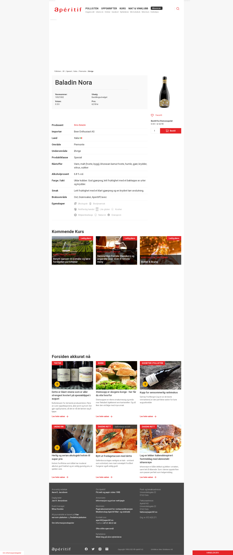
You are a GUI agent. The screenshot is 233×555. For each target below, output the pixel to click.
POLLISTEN (91, 8)
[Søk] (178, 8)
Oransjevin (116, 215)
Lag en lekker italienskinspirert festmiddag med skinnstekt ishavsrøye (156, 459)
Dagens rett (90, 12)
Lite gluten (105, 209)
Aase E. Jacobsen (59, 492)
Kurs (123, 8)
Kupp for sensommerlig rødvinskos (159, 392)
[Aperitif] (67, 10)
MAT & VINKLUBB (138, 8)
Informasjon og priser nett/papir (110, 501)
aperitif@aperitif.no (104, 520)
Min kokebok (135, 12)
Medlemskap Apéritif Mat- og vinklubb (113, 512)
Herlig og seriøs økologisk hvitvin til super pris (71, 457)
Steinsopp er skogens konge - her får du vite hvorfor (116, 393)
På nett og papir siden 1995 (108, 492)
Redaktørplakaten (78, 517)
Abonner (156, 8)
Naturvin (102, 215)
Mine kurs (145, 12)
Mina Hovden (58, 509)
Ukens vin (99, 12)
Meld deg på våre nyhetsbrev (108, 537)
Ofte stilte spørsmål (105, 528)
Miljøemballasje (85, 215)
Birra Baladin (80, 125)
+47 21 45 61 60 (109, 523)
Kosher (118, 209)
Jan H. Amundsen (59, 501)
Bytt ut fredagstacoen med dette (114, 456)
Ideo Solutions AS (166, 549)
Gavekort (115, 12)
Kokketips (155, 12)
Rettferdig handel (86, 209)
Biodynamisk (99, 203)
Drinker (107, 12)
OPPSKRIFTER (109, 8)
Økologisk (83, 203)
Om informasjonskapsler (63, 523)
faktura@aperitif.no (148, 512)
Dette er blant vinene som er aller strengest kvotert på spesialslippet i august (71, 395)
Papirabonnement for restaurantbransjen (114, 509)
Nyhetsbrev (124, 12)
